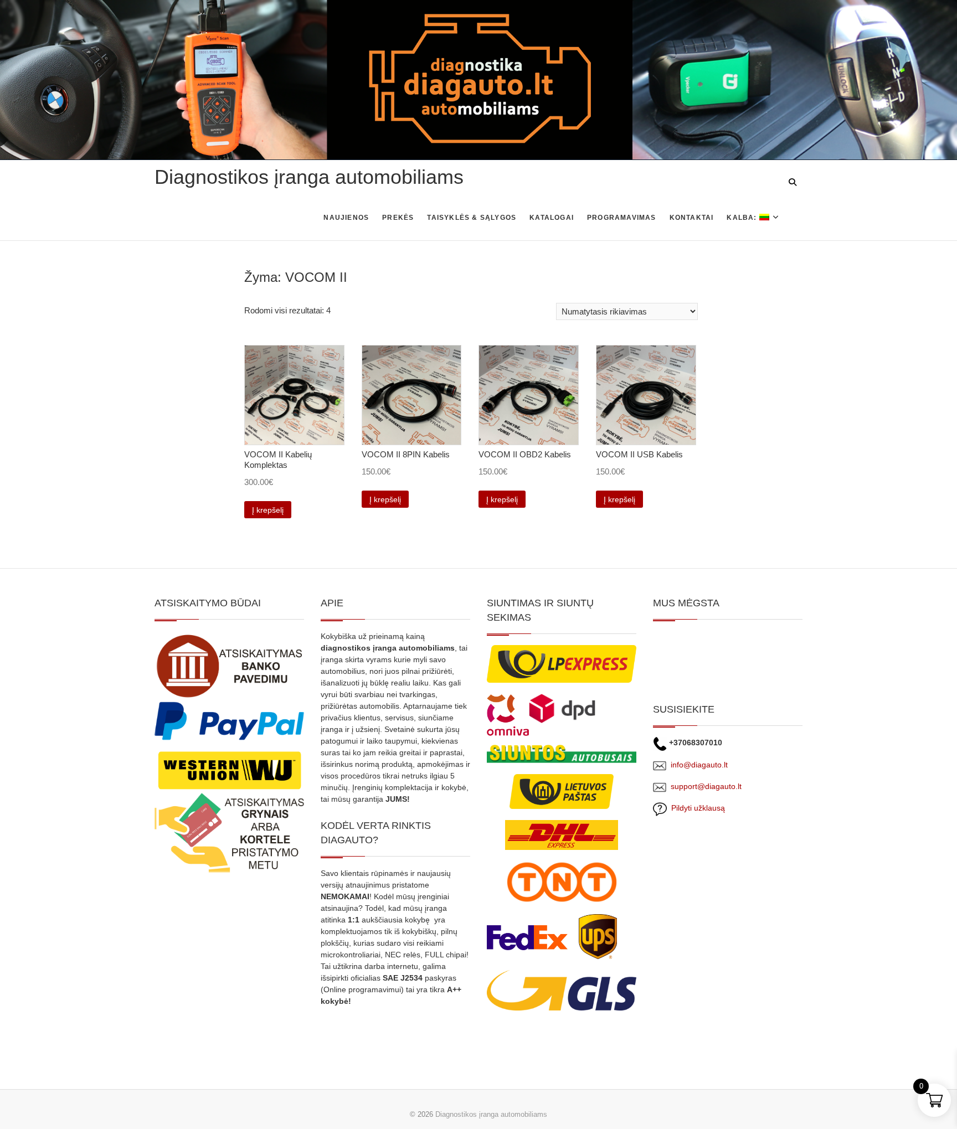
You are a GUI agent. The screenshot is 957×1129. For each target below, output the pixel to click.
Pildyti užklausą (696, 807)
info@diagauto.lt (699, 764)
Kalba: (743, 217)
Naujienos (346, 217)
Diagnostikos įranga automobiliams (309, 177)
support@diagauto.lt (706, 786)
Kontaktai (692, 217)
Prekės (398, 217)
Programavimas (621, 217)
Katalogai (551, 217)
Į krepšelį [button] (268, 510)
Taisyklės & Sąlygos (471, 217)
